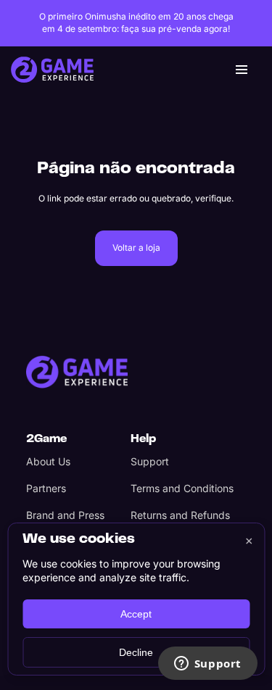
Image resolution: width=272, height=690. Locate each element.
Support (150, 461)
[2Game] (77, 372)
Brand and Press (65, 515)
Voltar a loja (136, 247)
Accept (136, 614)
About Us (48, 461)
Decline (136, 652)
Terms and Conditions (182, 488)
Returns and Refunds (180, 515)
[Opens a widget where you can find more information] (207, 665)
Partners (46, 488)
